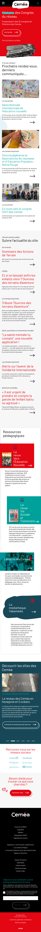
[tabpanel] (20, 703)
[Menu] (3, 3)
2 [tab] (12, 741)
